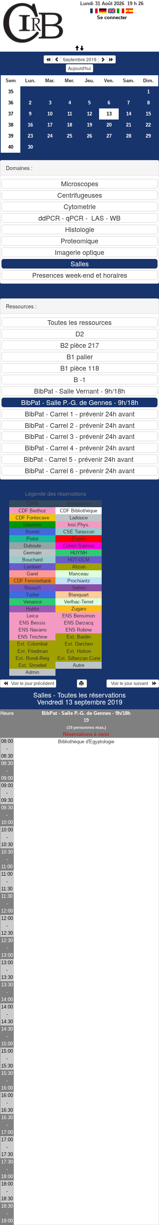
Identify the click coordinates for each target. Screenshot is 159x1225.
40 (10, 147)
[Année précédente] (48, 59)
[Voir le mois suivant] (102, 59)
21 (128, 125)
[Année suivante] (111, 59)
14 (128, 114)
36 (10, 102)
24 (50, 136)
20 (109, 125)
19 (89, 125)
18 (69, 125)
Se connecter (112, 17)
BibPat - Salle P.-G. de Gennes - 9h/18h (86, 713)
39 (10, 136)
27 (109, 136)
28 (128, 136)
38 (10, 125)
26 (89, 136)
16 (30, 125)
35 (10, 91)
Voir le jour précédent (31, 683)
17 (50, 125)
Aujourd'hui (79, 68)
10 (50, 114)
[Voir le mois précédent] (56, 59)
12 (89, 114)
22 (148, 125)
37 (10, 114)
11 (69, 114)
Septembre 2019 (80, 59)
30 (30, 147)
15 (148, 114)
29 (148, 136)
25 (69, 136)
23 (30, 136)
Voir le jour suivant (130, 683)
